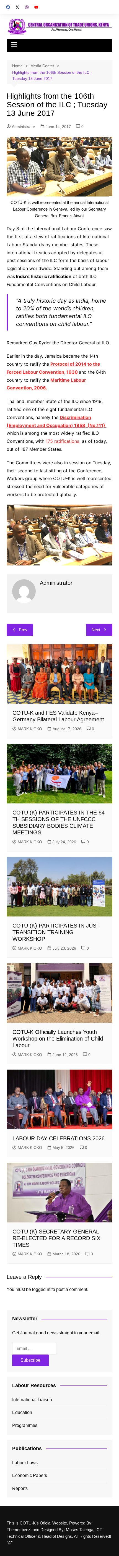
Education (22, 1412)
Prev (23, 629)
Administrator (23, 126)
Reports (20, 1488)
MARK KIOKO (30, 729)
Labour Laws (25, 1462)
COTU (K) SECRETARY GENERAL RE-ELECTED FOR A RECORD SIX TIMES (56, 1238)
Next (96, 629)
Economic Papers (29, 1475)
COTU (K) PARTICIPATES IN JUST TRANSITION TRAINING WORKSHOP (56, 932)
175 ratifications (63, 441)
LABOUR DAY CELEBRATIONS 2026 (58, 1138)
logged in (41, 1289)
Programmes (24, 1425)
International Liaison (32, 1399)
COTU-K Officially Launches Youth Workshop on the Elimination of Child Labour (57, 1038)
